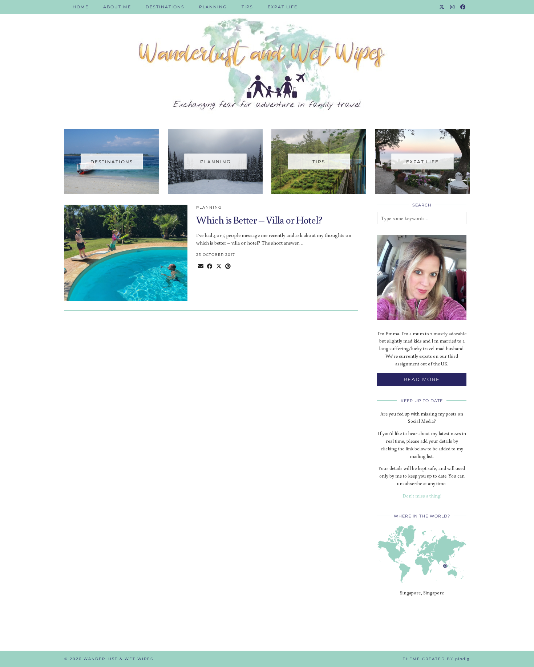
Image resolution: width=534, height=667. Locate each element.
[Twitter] (442, 7)
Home (81, 6)
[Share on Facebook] (209, 266)
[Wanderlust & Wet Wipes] (267, 59)
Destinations (165, 6)
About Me (117, 6)
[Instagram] (452, 7)
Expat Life (283, 6)
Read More (422, 379)
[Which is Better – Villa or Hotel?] (125, 253)
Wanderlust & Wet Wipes (118, 658)
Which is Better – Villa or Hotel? (259, 219)
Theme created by (436, 658)
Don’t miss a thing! (421, 496)
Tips (247, 6)
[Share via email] (200, 266)
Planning (213, 6)
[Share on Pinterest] (227, 266)
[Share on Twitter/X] (218, 266)
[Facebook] (463, 7)
